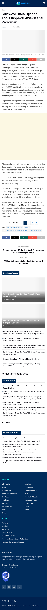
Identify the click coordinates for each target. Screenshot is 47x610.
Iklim (4, 510)
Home (3, 10)
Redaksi (5, 526)
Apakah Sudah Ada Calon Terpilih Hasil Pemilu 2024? (21, 441)
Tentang (5, 523)
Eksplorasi (5, 500)
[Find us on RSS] (19, 587)
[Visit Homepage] (23, 3)
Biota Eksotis (6, 490)
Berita (9, 10)
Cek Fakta (5, 497)
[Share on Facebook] (6, 59)
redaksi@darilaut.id (10, 565)
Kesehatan (28, 484)
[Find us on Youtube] (14, 587)
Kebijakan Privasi (8, 536)
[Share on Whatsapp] (23, 59)
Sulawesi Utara (35, 230)
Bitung (27, 227)
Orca (26, 494)
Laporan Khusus (31, 490)
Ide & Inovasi (7, 506)
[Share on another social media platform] (41, 59)
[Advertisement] (23, 136)
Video (27, 510)
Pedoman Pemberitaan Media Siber (15, 539)
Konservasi (29, 487)
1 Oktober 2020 (15, 27)
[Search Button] (44, 3)
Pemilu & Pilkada (31, 497)
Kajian (4, 513)
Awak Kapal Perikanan (14, 227)
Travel (27, 506)
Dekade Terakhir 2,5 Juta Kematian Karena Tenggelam (22, 457)
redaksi (4, 27)
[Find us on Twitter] (9, 587)
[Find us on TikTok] (12, 601)
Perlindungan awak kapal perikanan (15, 230)
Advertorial (6, 484)
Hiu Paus (5, 503)
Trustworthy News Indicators (13, 542)
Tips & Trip (29, 503)
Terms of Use (7, 532)
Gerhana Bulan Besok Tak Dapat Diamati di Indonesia (21, 359)
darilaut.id (38, 606)
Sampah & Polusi (31, 500)
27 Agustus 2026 (9, 299)
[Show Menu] (3, 3)
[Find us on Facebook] (4, 587)
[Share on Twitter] (14, 59)
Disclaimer (6, 529)
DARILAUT (9, 606)
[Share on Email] (32, 59)
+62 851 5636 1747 (10, 567)
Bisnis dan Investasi (9, 494)
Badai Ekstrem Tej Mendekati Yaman (16, 438)
